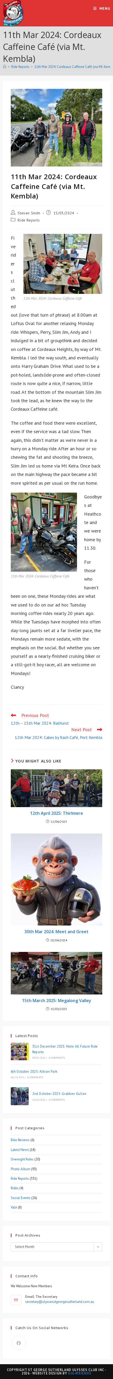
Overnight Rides (22, 1159)
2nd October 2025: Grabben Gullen (59, 1093)
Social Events (20, 1198)
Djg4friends (79, 1373)
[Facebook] (19, 1343)
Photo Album (20, 1169)
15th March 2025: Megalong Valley (56, 1000)
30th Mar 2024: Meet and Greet (56, 931)
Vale (14, 1207)
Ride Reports (29, 220)
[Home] (4, 66)
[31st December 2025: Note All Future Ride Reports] (20, 1052)
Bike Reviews (20, 1140)
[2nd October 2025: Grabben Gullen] (20, 1096)
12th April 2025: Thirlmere (56, 813)
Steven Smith (29, 213)
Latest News (20, 1149)
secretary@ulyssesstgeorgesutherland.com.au (59, 1301)
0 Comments (57, 1057)
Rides (15, 1188)
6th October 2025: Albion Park (34, 1071)
